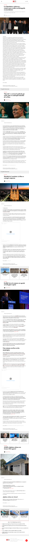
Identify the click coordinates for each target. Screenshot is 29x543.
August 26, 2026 (16, 331)
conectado (10, 86)
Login (14, 85)
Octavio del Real (8, 180)
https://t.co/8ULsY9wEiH (21, 330)
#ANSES (22, 486)
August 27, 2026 (11, 488)
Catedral (8, 260)
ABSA (7, 425)
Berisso (12, 425)
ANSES (18, 481)
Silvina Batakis (16, 327)
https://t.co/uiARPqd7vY (17, 486)
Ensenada (14, 425)
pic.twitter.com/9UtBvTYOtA (7, 487)
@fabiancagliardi (10, 329)
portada (10, 260)
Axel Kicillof (16, 315)
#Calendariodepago (5, 485)
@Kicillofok (23, 329)
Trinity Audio (8, 313)
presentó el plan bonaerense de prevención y (14, 364)
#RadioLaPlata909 (5, 329)
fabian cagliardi (17, 425)
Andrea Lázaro (8, 99)
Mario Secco (7, 341)
